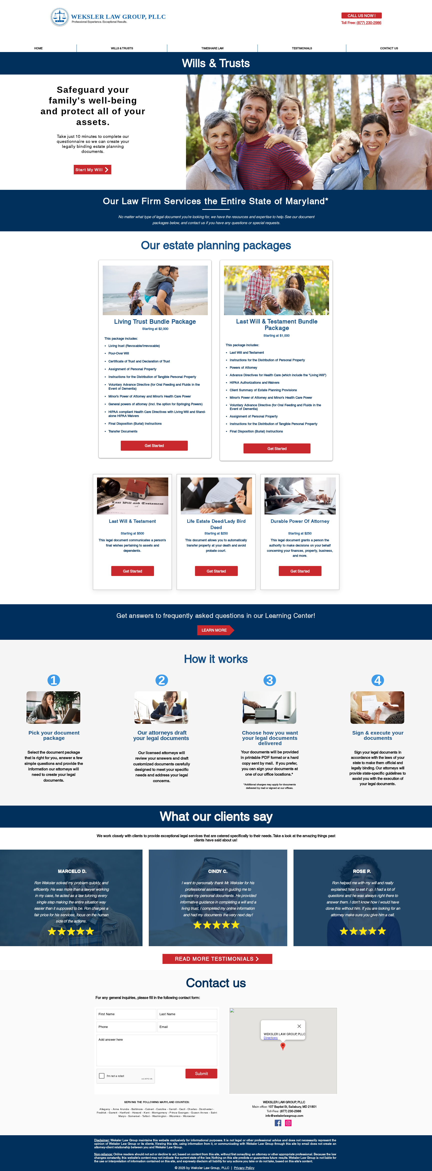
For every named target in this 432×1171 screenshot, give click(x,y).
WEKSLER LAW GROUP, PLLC (118, 16)
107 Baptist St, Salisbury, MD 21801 (292, 1106)
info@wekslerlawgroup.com (284, 1115)
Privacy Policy (244, 1168)
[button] (93, 170)
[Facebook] (278, 1123)
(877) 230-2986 (368, 23)
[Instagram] (288, 1123)
